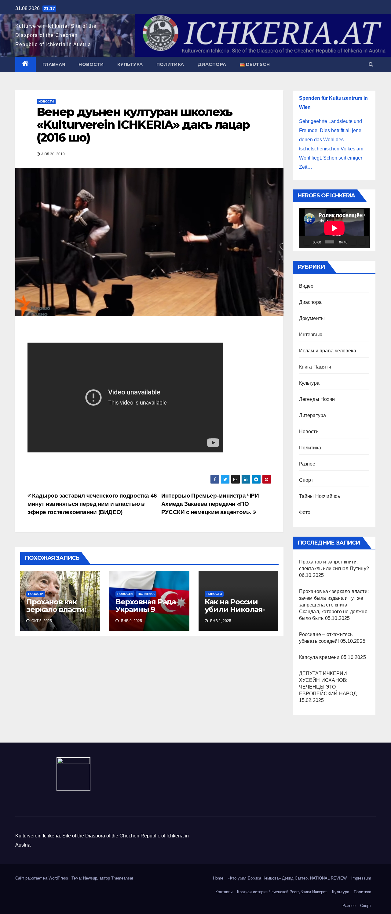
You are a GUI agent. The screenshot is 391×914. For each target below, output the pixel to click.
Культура (130, 64)
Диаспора (212, 64)
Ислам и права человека (327, 350)
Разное (307, 463)
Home (218, 878)
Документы (312, 318)
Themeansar (122, 878)
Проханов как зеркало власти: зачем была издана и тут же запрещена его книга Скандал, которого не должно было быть (334, 605)
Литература (312, 415)
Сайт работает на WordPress (42, 878)
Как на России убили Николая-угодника (235, 609)
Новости (91, 64)
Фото (305, 512)
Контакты (223, 892)
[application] (334, 228)
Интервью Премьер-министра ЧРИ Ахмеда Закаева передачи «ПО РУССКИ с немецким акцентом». (210, 503)
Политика (170, 64)
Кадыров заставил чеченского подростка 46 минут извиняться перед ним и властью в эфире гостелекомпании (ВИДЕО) (92, 503)
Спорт (306, 480)
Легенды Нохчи (317, 399)
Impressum (361, 878)
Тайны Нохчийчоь (319, 496)
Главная (53, 64)
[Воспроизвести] (307, 242)
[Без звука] (353, 242)
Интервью (311, 334)
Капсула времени (319, 657)
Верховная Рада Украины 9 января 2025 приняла (145, 613)
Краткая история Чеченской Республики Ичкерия (282, 892)
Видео (306, 286)
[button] (371, 64)
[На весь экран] (362, 242)
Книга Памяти (315, 366)
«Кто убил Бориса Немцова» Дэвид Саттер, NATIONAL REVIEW (287, 878)
